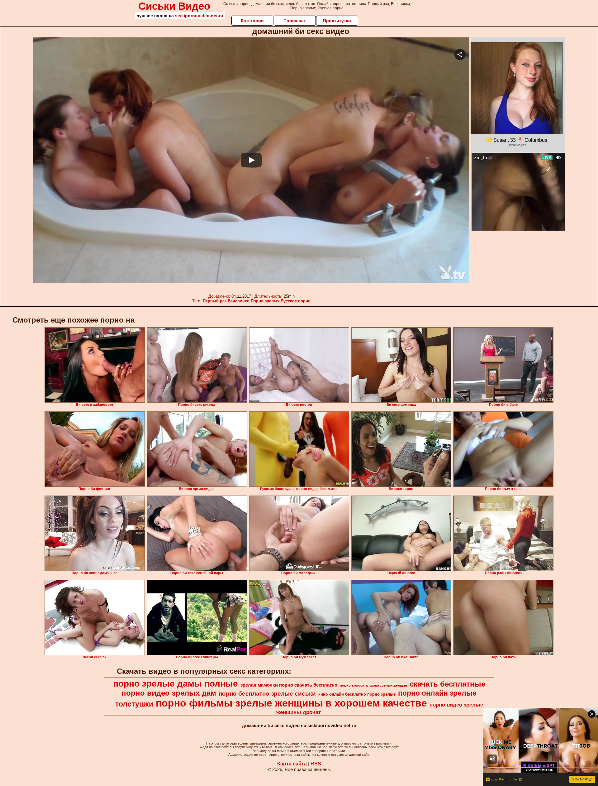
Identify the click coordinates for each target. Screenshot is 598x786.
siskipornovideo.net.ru (199, 15)
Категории (252, 20)
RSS (316, 763)
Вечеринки (238, 301)
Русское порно (296, 301)
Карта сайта (292, 763)
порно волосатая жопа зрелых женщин (373, 685)
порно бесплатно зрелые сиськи (267, 693)
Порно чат (294, 20)
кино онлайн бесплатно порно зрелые (357, 694)
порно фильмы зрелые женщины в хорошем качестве (291, 703)
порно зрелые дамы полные (175, 683)
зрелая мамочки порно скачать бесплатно (288, 685)
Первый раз (214, 301)
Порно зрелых (265, 301)
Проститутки (337, 20)
